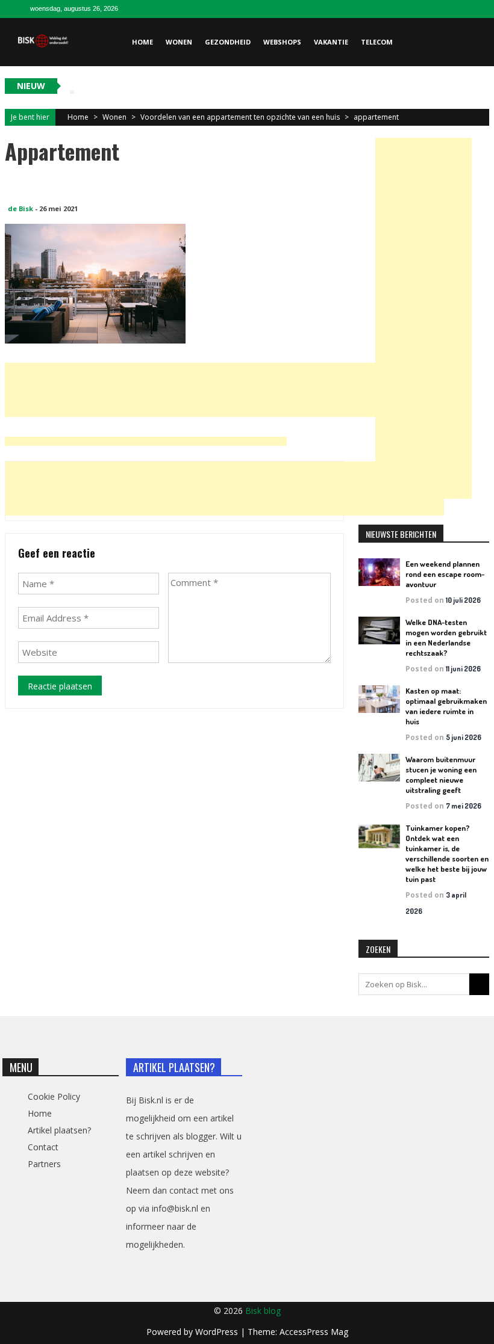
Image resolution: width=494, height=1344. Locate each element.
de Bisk (20, 208)
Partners (44, 1164)
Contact (43, 1147)
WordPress (217, 1331)
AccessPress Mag (314, 1331)
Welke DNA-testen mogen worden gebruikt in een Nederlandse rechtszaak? (446, 637)
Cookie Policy (54, 1096)
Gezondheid (228, 41)
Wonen (179, 41)
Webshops (282, 41)
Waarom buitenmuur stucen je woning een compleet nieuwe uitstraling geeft (441, 774)
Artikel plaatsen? (59, 1130)
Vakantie (331, 41)
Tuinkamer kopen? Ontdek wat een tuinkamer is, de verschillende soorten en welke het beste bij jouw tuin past (447, 853)
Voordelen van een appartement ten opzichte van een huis (240, 117)
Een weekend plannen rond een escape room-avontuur (444, 574)
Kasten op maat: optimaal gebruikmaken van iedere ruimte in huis (446, 706)
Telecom (377, 41)
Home (142, 41)
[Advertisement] (224, 390)
